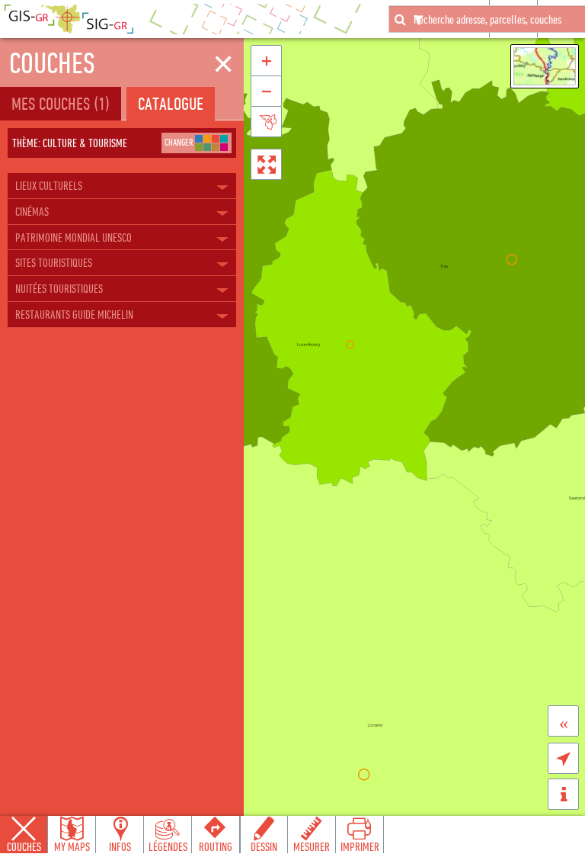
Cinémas (32, 211)
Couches (24, 846)
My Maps (72, 846)
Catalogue (170, 103)
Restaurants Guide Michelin (74, 314)
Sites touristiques (53, 262)
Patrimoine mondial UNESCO (73, 237)
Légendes (168, 846)
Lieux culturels (48, 185)
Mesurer (311, 846)
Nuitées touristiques (59, 288)
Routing (215, 846)
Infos (120, 846)
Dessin (264, 846)
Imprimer (359, 846)
